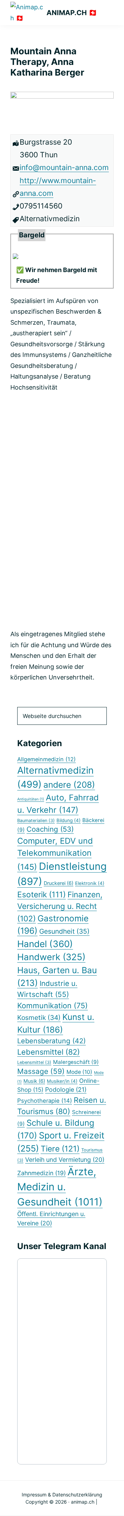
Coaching (50, 829)
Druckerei (58, 883)
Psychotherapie (44, 1100)
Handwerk (51, 957)
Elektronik (89, 883)
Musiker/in (62, 1081)
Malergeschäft (76, 1062)
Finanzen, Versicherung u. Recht (59, 906)
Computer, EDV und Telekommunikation (55, 854)
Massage (41, 1071)
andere (69, 784)
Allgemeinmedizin (46, 759)
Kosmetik (39, 1017)
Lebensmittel (48, 1051)
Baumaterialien (36, 820)
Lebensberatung (51, 1041)
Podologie (65, 1089)
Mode (79, 1072)
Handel (45, 944)
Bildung (68, 820)
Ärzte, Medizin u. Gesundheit (60, 1187)
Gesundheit (64, 931)
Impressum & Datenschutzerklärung (62, 1494)
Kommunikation (52, 1005)
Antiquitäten (30, 799)
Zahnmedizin (41, 1173)
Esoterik (41, 894)
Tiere (60, 1149)
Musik (34, 1081)
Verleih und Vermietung (64, 1159)
